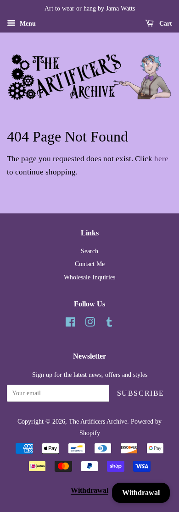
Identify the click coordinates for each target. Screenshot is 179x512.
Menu (27, 23)
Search (89, 251)
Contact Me (90, 263)
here (161, 158)
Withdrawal (89, 490)
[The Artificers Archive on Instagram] (90, 323)
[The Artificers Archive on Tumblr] (109, 323)
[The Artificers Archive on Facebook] (70, 323)
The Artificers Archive (98, 421)
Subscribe (140, 393)
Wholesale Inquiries (89, 277)
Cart (164, 23)
